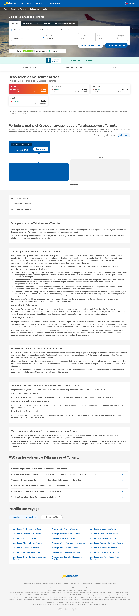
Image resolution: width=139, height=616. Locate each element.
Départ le (83, 36)
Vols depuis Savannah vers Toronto (27, 552)
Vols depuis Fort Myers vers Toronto (66, 552)
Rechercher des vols (116, 45)
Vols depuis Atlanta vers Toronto (65, 548)
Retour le (100, 36)
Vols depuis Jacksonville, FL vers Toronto (106, 543)
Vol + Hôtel (38, 4)
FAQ (114, 67)
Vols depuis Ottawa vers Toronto (103, 538)
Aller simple (124, 135)
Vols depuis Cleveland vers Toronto (104, 534)
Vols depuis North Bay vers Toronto (66, 534)
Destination (50, 36)
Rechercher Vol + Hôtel (90, 45)
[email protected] (121, 597)
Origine (15, 36)
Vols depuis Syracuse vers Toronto (27, 534)
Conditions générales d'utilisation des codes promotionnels (99, 583)
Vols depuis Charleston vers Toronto (104, 552)
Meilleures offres (29, 67)
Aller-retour (110, 135)
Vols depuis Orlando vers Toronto (103, 548)
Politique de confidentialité (71, 583)
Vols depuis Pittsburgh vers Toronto (27, 543)
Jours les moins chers (74, 67)
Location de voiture (53, 4)
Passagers (120, 36)
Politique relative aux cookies (52, 583)
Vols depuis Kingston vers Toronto (103, 529)
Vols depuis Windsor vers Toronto (26, 538)
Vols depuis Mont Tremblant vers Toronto (68, 543)
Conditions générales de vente (32, 583)
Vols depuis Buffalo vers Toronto (65, 529)
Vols (22, 4)
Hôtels (29, 4)
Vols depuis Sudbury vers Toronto (65, 538)
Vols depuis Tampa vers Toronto (26, 548)
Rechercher (41, 149)
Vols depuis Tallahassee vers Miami (27, 529)
